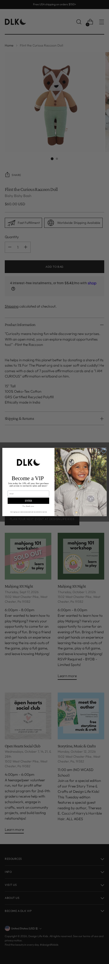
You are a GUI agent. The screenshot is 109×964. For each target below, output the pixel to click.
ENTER (28, 501)
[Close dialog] (104, 451)
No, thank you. (28, 506)
